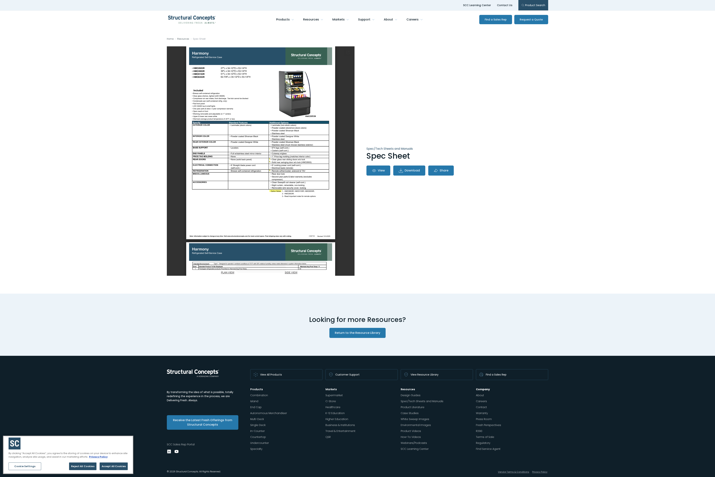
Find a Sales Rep (496, 19)
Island (254, 401)
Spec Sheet (199, 38)
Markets (338, 19)
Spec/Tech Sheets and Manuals (422, 401)
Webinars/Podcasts (414, 443)
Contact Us (504, 5)
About (388, 19)
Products (283, 19)
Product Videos (411, 431)
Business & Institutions (340, 425)
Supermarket (334, 395)
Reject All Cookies (82, 466)
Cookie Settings (24, 466)
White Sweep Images (415, 419)
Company (483, 389)
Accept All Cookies (114, 466)
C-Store (330, 401)
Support (364, 19)
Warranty (482, 413)
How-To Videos (411, 437)
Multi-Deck (257, 419)
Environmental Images (416, 425)
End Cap (256, 407)
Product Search (535, 5)
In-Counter (257, 431)
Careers (412, 19)
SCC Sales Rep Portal (181, 444)
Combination (259, 395)
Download (412, 170)
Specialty (256, 449)
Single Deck (258, 425)
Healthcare (332, 407)
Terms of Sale (485, 437)
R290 (479, 431)
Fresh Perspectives (488, 425)
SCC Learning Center (477, 5)
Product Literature (412, 407)
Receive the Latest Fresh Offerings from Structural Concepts (202, 422)
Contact (481, 407)
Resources (311, 19)
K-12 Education (335, 413)
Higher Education (336, 419)
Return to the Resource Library (357, 333)
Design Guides (410, 395)
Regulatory (483, 443)
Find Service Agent (488, 449)
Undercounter (259, 443)
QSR (328, 437)
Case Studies (410, 413)
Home (170, 38)
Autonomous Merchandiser (268, 413)
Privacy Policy (539, 471)
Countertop (258, 437)
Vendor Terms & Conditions (513, 471)
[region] (68, 455)
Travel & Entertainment (340, 431)
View (381, 170)
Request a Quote (531, 19)
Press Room (484, 419)
